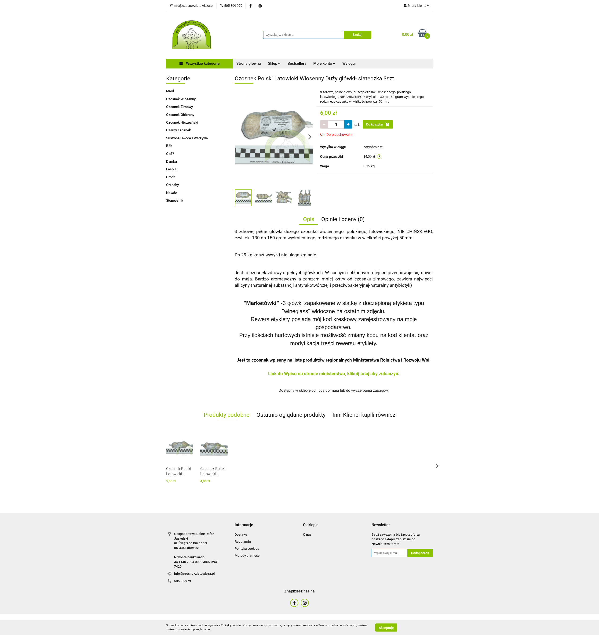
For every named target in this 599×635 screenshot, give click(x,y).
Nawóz (171, 193)
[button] (244, 525)
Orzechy (172, 185)
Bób (169, 146)
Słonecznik (174, 200)
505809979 (182, 581)
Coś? (170, 154)
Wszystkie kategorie (202, 63)
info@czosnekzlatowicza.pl (194, 573)
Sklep (273, 63)
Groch (170, 177)
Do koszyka (375, 124)
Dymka (171, 161)
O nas (307, 534)
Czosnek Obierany (180, 115)
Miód (170, 91)
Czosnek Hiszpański (182, 122)
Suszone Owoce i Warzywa (187, 138)
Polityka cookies (247, 548)
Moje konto (323, 63)
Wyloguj (349, 63)
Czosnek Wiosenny (181, 99)
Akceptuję (386, 627)
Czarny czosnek (178, 130)
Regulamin (243, 541)
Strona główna (248, 63)
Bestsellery (297, 63)
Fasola (171, 169)
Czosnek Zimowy (179, 107)
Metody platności (247, 555)
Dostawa (241, 534)
